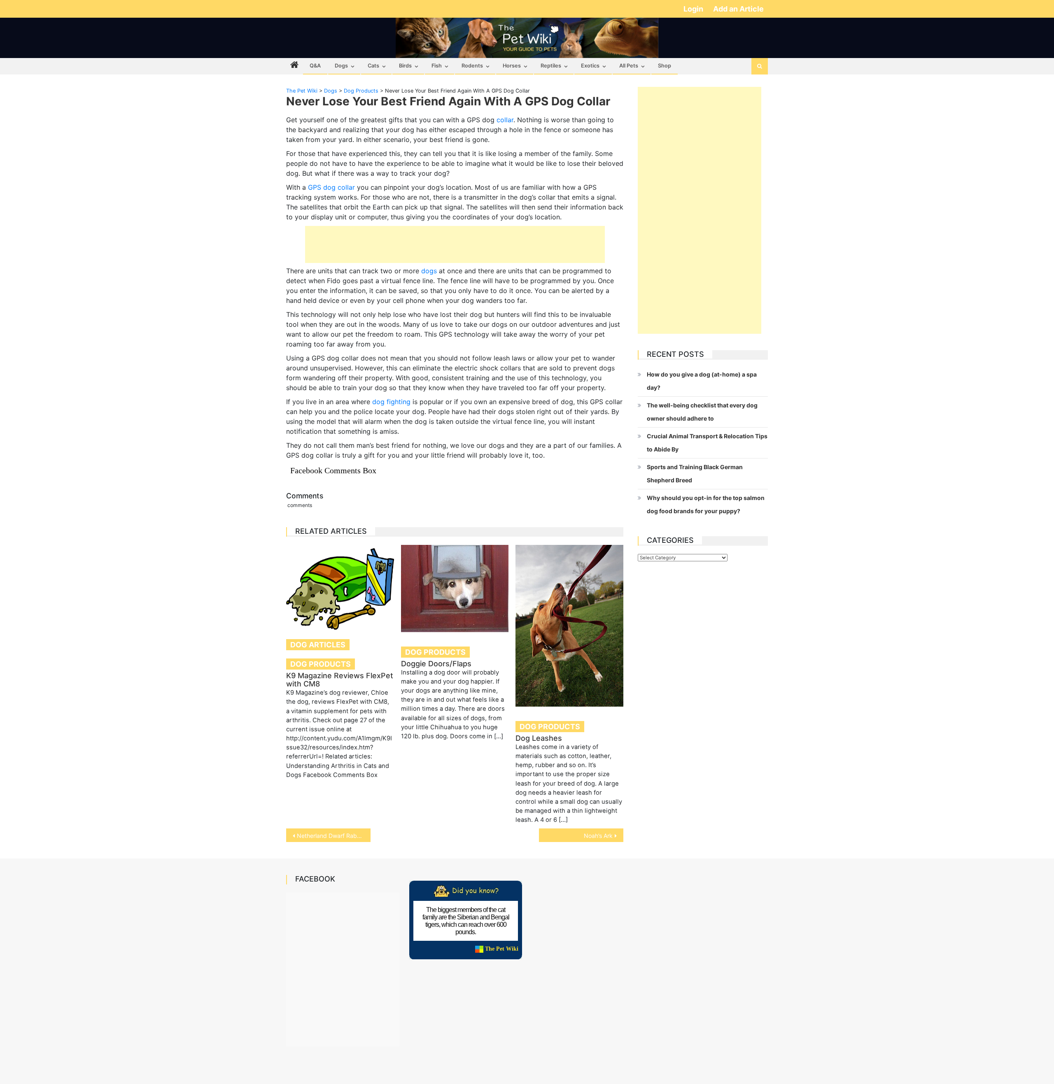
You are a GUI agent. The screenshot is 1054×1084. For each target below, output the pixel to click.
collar (505, 120)
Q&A (315, 66)
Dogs (341, 66)
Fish (436, 66)
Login (694, 9)
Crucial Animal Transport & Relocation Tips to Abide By (707, 443)
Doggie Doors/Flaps (436, 663)
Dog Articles (317, 644)
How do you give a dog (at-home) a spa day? (702, 381)
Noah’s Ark (598, 835)
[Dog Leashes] (569, 626)
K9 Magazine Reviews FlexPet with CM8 (339, 679)
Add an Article (738, 9)
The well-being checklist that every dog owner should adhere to (702, 412)
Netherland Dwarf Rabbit (330, 835)
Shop (664, 66)
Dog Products (320, 664)
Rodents (472, 66)
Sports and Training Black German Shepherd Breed (695, 473)
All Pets (628, 66)
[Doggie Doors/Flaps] (455, 588)
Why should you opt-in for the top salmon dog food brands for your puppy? (706, 504)
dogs (429, 271)
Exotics (590, 66)
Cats (373, 66)
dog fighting (391, 402)
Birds (405, 66)
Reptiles (551, 66)
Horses (512, 66)
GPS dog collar (331, 187)
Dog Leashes (538, 738)
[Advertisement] (455, 244)
